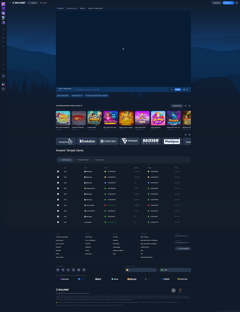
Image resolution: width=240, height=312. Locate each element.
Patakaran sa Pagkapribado (100, 305)
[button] (64, 120)
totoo (172, 89)
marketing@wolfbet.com (182, 242)
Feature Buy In (72, 8)
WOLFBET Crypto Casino (64, 296)
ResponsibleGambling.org (83, 302)
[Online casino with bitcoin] (114, 279)
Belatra (82, 8)
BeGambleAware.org (69, 302)
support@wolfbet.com (181, 236)
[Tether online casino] (98, 279)
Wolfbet (61, 8)
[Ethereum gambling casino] (132, 279)
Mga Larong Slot (62, 95)
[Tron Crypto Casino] (182, 279)
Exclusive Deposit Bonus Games (96, 95)
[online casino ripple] (149, 279)
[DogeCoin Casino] (165, 279)
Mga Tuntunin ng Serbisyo (116, 305)
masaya (178, 89)
